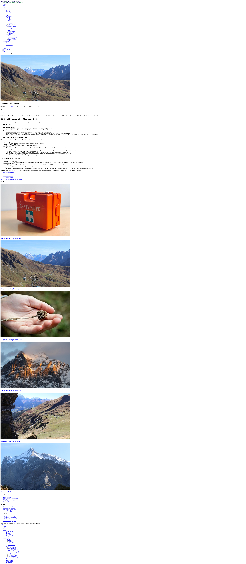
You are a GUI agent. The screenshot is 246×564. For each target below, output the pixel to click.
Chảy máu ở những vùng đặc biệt (11, 340)
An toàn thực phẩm (12, 35)
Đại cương (10, 20)
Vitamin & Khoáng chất (13, 557)
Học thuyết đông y (9, 45)
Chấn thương (11, 22)
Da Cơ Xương (8, 12)
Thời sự (4, 5)
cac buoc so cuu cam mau (8, 173)
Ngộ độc (10, 23)
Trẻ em (4, 8)
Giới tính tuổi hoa (11, 31)
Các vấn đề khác (9, 16)
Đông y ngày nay (9, 42)
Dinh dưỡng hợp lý (12, 38)
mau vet (4, 174)
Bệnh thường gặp (6, 17)
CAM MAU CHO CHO (8, 177)
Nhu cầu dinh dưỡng (12, 37)
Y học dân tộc (6, 41)
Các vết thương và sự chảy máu (11, 238)
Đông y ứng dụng (9, 43)
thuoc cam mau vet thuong (8, 172)
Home (4, 4)
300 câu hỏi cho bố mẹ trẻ (11, 535)
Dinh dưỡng (8, 34)
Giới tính (7, 25)
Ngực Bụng (8, 11)
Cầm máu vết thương (7, 492)
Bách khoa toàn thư (12, 27)
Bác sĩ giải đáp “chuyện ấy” (11, 33)
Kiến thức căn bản (12, 26)
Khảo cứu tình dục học (12, 549)
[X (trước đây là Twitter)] (3, 112)
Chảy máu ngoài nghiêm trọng (10, 289)
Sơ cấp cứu (8, 18)
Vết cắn (9, 19)
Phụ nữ (4, 7)
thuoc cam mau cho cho (8, 176)
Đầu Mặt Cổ (8, 10)
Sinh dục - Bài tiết (9, 9)
